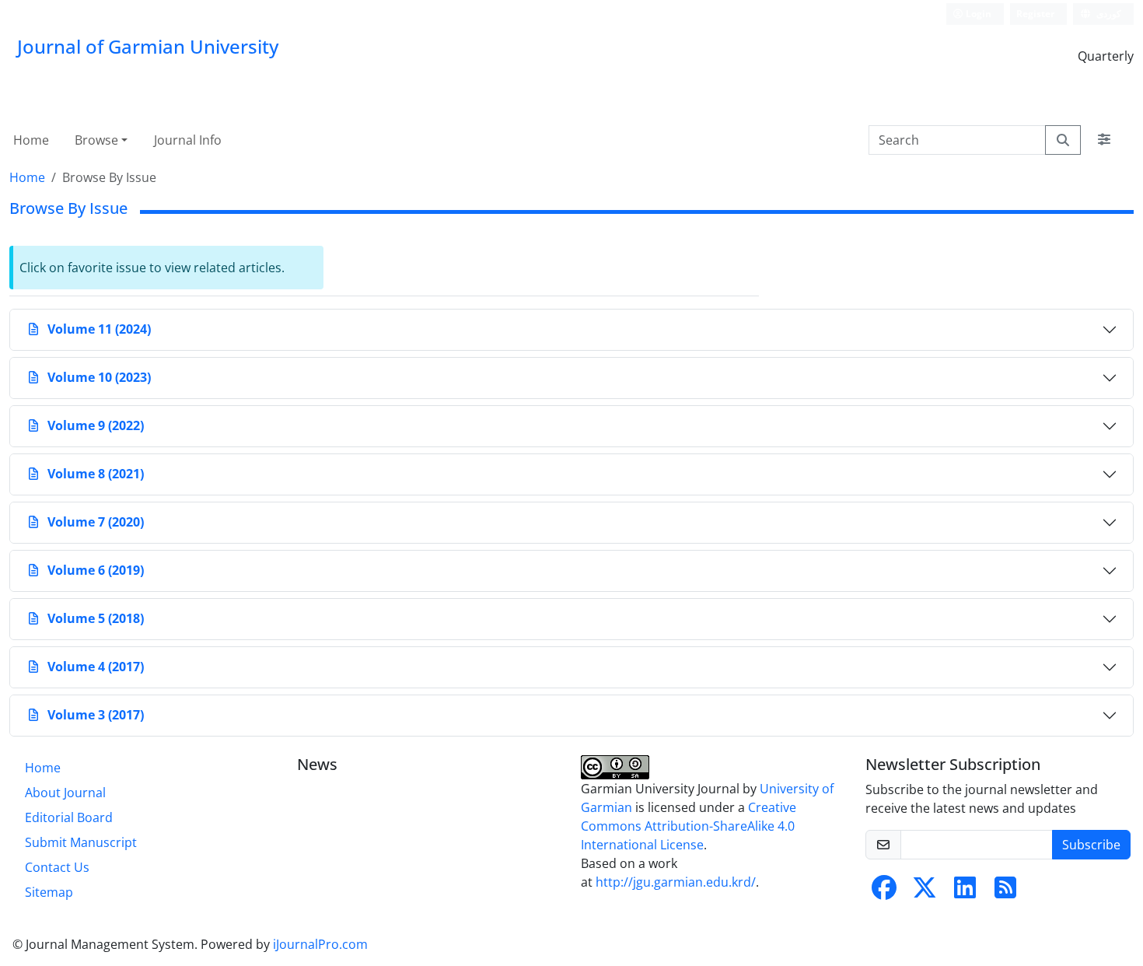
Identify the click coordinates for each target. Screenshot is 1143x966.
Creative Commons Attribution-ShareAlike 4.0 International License (688, 826)
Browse (96, 140)
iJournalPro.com (320, 944)
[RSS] (1005, 892)
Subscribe (1091, 844)
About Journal (65, 792)
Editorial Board (69, 817)
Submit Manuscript (81, 842)
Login (977, 13)
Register (1035, 13)
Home (31, 140)
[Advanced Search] (1104, 140)
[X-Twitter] (924, 892)
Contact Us (57, 867)
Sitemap (49, 892)
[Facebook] (884, 892)
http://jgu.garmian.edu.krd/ (676, 882)
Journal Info (188, 140)
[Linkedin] (965, 892)
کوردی (1107, 13)
